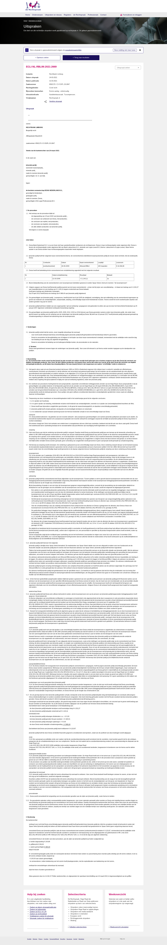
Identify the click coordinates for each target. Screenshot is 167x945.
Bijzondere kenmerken (34, 91)
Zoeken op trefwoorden (38, 909)
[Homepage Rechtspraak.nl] (32, 5)
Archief (75, 939)
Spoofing (62, 939)
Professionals (93, 15)
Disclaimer (81, 939)
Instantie (29, 74)
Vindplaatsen (31, 98)
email (115, 939)
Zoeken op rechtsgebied (38, 914)
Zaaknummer (31, 84)
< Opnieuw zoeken (42, 57)
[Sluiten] (140, 50)
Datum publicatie (32, 81)
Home (27, 15)
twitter (127, 939)
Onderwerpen (37, 15)
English (29, 939)
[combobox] (128, 67)
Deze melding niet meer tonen (124, 50)
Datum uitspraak (32, 77)
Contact (103, 15)
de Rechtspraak (79, 15)
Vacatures (69, 939)
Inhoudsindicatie (32, 94)
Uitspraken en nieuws (53, 15)
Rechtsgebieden (32, 88)
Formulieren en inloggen (132, 15)
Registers (67, 15)
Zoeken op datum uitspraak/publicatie (43, 907)
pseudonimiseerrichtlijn (73, 50)
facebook (130, 939)
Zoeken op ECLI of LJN (38, 912)
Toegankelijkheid (54, 939)
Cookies (46, 939)
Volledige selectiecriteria (77, 927)
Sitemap (35, 939)
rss (112, 939)
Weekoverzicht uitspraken (119, 927)
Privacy (41, 939)
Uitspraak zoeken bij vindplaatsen (42, 918)
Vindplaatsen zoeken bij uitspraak (42, 916)
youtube (139, 939)
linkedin (136, 939)
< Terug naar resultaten (81, 57)
